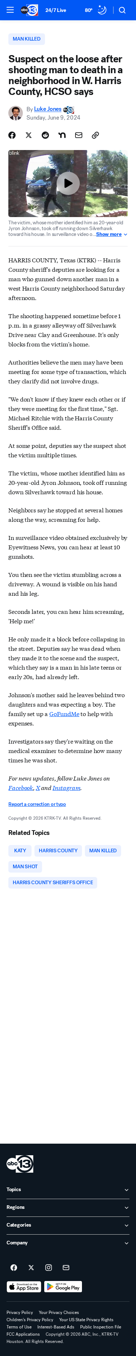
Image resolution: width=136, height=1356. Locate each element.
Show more (108, 234)
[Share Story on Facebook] (12, 135)
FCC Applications (23, 1334)
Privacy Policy (20, 1312)
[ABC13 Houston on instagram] (48, 1268)
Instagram (67, 787)
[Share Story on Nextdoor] (62, 135)
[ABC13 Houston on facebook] (14, 1268)
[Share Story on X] (28, 135)
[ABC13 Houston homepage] (29, 10)
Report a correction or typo (37, 804)
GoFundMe (64, 713)
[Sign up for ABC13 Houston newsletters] (66, 1268)
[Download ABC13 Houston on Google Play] (63, 1287)
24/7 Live (55, 10)
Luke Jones (48, 109)
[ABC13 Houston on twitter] (31, 1268)
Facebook (20, 787)
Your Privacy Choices (59, 1312)
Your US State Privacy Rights (86, 1320)
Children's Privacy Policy (30, 1320)
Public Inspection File (100, 1327)
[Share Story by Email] (79, 135)
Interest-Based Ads (55, 1327)
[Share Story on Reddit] (45, 135)
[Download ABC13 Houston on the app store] (24, 1287)
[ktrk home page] (20, 1164)
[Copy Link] (95, 135)
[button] (10, 10)
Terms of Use (19, 1327)
